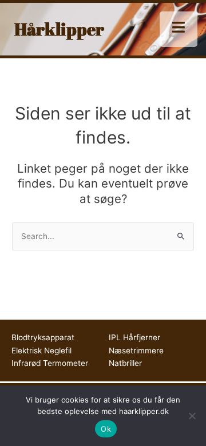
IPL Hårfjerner (134, 337)
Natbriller (125, 363)
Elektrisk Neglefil (41, 350)
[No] (191, 415)
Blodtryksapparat (42, 337)
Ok (106, 428)
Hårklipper (59, 29)
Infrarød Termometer (49, 363)
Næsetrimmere (136, 350)
